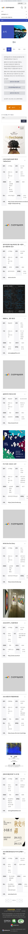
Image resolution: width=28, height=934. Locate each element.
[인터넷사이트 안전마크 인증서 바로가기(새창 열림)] (14, 919)
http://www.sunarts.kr (14, 655)
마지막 (21, 900)
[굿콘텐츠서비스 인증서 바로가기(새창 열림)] (14, 924)
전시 (9, 49)
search (22, 7)
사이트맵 (23, 911)
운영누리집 (20, 3)
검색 (24, 121)
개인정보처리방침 (11, 909)
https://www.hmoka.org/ (14, 582)
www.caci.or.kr (12, 277)
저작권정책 (18, 909)
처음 (6, 900)
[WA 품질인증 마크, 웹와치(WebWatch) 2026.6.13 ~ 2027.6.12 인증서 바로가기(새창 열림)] (21, 919)
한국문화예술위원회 (11, 8)
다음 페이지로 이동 (18, 900)
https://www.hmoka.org (14, 502)
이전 (9, 900)
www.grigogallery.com (14, 353)
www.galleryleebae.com (14, 810)
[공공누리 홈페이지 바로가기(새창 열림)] (7, 920)
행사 (14, 49)
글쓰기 (13, 107)
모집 (24, 49)
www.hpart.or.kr (12, 894)
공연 (4, 49)
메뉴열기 (25, 7)
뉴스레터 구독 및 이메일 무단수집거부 (12, 911)
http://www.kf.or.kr (13, 423)
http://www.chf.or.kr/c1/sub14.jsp (17, 733)
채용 (19, 49)
